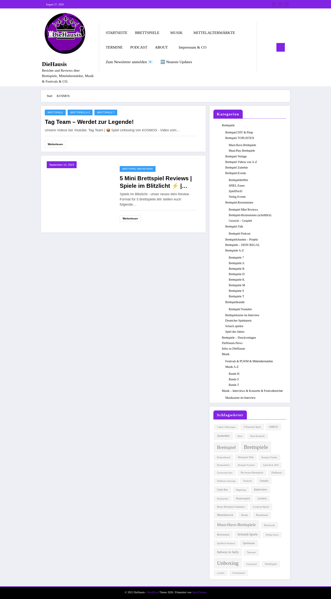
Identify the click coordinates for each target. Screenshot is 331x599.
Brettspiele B (236, 268)
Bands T (234, 384)
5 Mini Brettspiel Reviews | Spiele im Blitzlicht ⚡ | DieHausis (156, 182)
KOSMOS (262, 499)
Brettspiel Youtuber (240, 309)
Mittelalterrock (225, 514)
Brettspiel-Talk (234, 226)
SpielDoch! (236, 191)
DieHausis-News (232, 343)
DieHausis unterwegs (226, 481)
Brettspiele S (236, 290)
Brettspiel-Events (235, 173)
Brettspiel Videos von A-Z (241, 162)
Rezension (223, 534)
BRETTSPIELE (147, 33)
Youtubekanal (238, 573)
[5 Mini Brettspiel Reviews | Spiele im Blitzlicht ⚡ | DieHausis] (79, 193)
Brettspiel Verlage (236, 156)
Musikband (262, 515)
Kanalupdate (222, 499)
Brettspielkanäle (235, 302)
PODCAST (138, 47)
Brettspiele (55, 112)
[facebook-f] (274, 4)
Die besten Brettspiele (252, 472)
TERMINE (114, 47)
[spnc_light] (270, 47)
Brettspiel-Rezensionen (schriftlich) (250, 215)
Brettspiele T (106, 112)
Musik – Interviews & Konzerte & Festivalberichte (252, 390)
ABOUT (161, 47)
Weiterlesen (55, 144)
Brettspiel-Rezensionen (239, 202)
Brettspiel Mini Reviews (137, 169)
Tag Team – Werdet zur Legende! (89, 122)
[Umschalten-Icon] (280, 47)
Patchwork (269, 525)
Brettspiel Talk (245, 457)
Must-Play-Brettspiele (242, 150)
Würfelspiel (271, 564)
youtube (220, 573)
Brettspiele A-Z (80, 112)
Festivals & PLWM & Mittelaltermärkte (249, 361)
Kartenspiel (243, 498)
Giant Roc (222, 489)
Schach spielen (234, 326)
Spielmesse (249, 543)
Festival (247, 481)
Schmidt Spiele (248, 534)
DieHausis (54, 64)
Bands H (234, 373)
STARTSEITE (116, 33)
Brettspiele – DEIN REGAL (242, 245)
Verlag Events (237, 196)
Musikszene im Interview (240, 397)
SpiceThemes (199, 592)
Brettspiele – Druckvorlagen (239, 337)
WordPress (153, 592)
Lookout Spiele (261, 507)
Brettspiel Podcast (239, 233)
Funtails (264, 480)
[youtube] (286, 4)
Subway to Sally (228, 552)
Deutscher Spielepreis (238, 320)
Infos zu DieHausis (233, 348)
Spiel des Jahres (234, 331)
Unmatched (252, 564)
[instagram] (280, 4)
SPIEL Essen (237, 185)
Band (240, 436)
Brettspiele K (237, 279)
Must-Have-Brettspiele (242, 145)
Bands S (234, 379)
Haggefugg (241, 490)
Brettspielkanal (223, 457)
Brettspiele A (236, 263)
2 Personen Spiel (252, 427)
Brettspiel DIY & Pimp (239, 132)
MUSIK (176, 33)
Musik (225, 354)
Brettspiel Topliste (269, 457)
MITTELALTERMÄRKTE (214, 33)
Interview (260, 489)
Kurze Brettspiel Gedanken (231, 507)
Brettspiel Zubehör (236, 167)
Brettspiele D (237, 274)
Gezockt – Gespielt (240, 220)
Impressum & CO (192, 47)
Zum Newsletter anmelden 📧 (129, 62)
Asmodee (223, 436)
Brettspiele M (237, 285)
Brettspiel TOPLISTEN (239, 138)
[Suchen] (263, 47)
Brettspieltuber (223, 465)
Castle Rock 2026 (271, 465)
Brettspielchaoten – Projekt (241, 239)
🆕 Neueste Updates (176, 62)
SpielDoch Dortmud (226, 543)
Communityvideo (225, 473)
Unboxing (227, 563)
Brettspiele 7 (236, 257)
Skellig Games (272, 535)
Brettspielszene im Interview (242, 315)
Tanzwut (251, 552)
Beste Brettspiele (257, 436)
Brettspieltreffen (238, 180)
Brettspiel (226, 447)
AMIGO (273, 426)
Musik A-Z (232, 366)
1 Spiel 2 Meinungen (226, 427)
